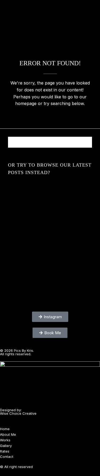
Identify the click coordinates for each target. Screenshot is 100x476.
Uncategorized (50, 184)
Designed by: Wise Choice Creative (18, 412)
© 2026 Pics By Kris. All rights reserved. (17, 352)
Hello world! (50, 191)
